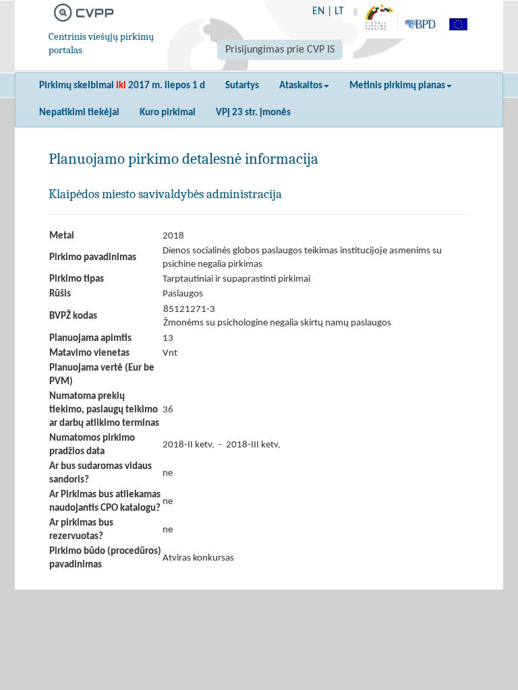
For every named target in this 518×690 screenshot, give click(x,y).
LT (339, 11)
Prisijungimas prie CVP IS (280, 49)
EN (318, 11)
